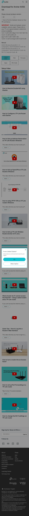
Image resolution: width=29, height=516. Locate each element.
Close (25, 249)
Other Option (14, 264)
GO (14, 259)
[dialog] (14, 258)
